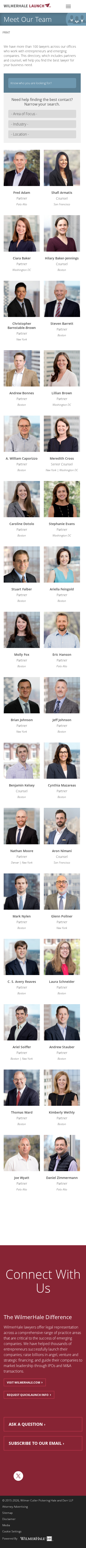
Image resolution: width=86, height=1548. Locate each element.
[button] (42, 114)
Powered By (9, 1538)
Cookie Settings (12, 1531)
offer (41, 1327)
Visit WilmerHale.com (23, 1382)
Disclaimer (9, 1519)
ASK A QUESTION (26, 1424)
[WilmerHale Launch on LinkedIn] (7, 1476)
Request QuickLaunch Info (28, 1395)
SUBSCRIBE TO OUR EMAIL (35, 1443)
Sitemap (7, 1513)
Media (6, 1525)
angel (53, 1354)
